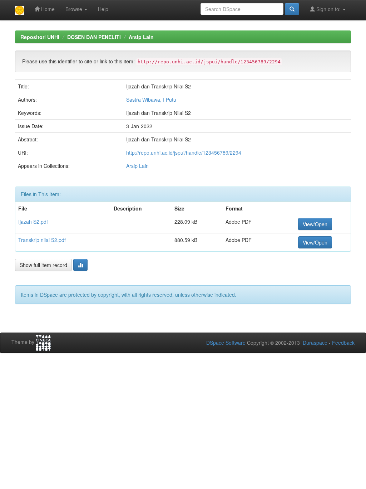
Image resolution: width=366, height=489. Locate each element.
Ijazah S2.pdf (33, 221)
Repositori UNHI (39, 36)
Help (103, 9)
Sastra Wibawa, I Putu (151, 99)
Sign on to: (328, 9)
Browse (74, 9)
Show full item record (43, 264)
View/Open (315, 224)
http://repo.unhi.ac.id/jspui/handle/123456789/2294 (183, 152)
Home (47, 9)
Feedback (343, 342)
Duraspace (315, 342)
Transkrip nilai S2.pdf (42, 239)
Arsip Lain (141, 36)
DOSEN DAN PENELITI (94, 36)
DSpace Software (226, 342)
